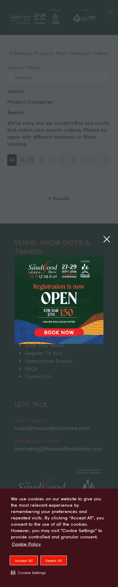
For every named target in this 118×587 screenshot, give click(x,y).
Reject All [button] (53, 560)
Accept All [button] (24, 560)
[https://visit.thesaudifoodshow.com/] (59, 341)
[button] (28, 572)
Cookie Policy (26, 544)
